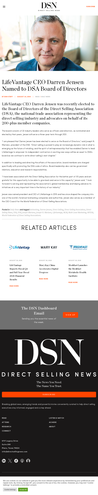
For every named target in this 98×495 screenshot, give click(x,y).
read (37, 97)
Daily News (45, 97)
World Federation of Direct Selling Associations (21, 215)
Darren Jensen (46, 209)
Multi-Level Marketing (77, 212)
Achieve (53, 422)
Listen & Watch (56, 418)
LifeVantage (57, 212)
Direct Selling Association (74, 209)
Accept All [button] (23, 489)
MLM (65, 212)
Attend (5, 422)
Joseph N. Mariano (44, 212)
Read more (14, 286)
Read (4, 418)
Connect (6, 431)
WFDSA (90, 212)
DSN (19, 212)
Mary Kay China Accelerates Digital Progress (48, 269)
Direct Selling (58, 209)
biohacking (34, 209)
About (52, 427)
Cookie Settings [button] (10, 489)
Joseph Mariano (28, 212)
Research (6, 427)
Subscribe (90, 6)
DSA (15, 212)
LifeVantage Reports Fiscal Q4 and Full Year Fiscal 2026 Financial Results (19, 272)
